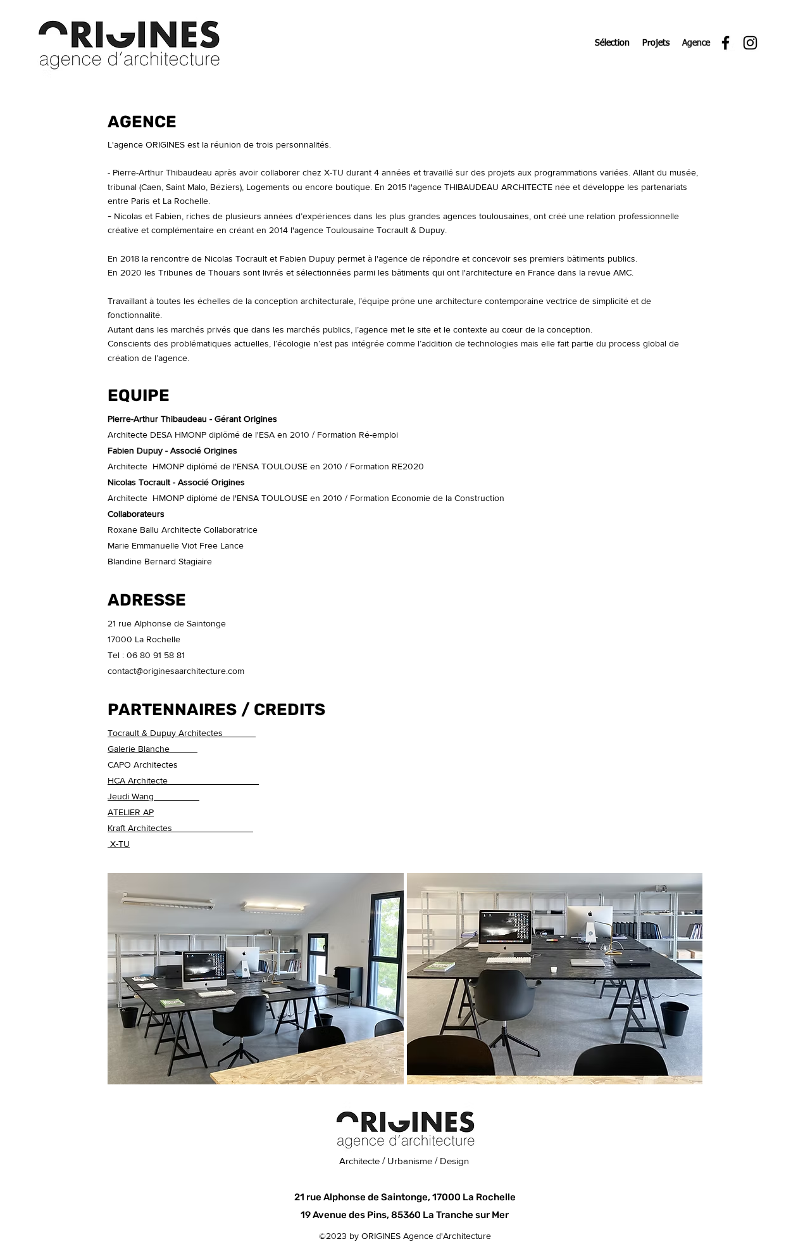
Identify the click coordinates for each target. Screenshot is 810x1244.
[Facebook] (725, 43)
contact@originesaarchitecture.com (176, 671)
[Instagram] (750, 43)
